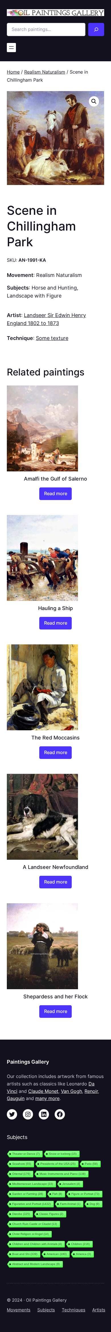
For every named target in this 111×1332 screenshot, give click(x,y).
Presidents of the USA (57, 1163)
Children (80, 1244)
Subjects (46, 1310)
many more (47, 1098)
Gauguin (15, 1098)
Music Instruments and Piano (62, 1173)
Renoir (91, 1091)
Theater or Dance (26, 1153)
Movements (18, 1310)
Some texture (52, 338)
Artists (98, 1310)
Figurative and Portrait (31, 1203)
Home (13, 72)
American (57, 1254)
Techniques (73, 1310)
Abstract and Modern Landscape (36, 1264)
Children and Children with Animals (37, 1244)
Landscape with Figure (34, 295)
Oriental (21, 1173)
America (83, 1254)
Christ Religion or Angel (30, 1233)
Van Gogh (71, 1091)
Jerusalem (71, 1183)
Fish (57, 1193)
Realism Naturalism (44, 72)
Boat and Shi (24, 1254)
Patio (91, 1163)
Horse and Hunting (54, 287)
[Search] (96, 29)
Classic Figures (51, 1213)
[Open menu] (11, 47)
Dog (94, 1203)
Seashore (21, 1163)
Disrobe (21, 1213)
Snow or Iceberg (63, 1153)
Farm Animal (70, 1203)
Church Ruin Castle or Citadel (34, 1223)
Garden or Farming (27, 1193)
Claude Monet (43, 1091)
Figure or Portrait (85, 1193)
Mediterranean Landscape (32, 1183)
